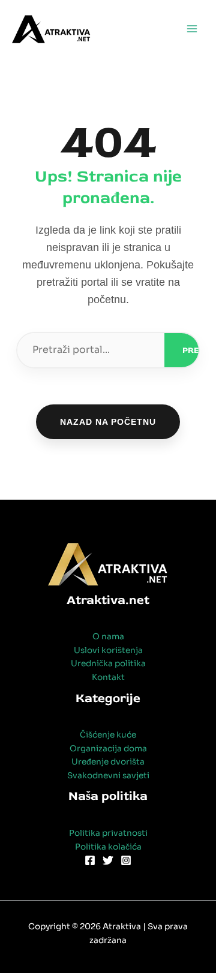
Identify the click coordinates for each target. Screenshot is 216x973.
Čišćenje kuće (108, 735)
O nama (108, 636)
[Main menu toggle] (192, 29)
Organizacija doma (108, 749)
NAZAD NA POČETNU (108, 422)
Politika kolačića (108, 847)
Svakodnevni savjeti (108, 775)
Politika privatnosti (108, 833)
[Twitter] (108, 860)
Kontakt (108, 677)
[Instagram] (126, 860)
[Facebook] (90, 860)
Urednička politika (108, 663)
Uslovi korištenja (108, 650)
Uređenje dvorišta (108, 762)
